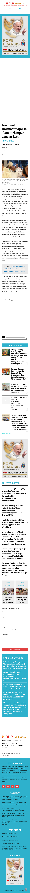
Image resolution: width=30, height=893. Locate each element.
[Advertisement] (15, 76)
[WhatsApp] (11, 157)
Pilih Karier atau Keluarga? (9, 833)
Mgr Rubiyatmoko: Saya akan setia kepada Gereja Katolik (21, 600)
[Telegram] (14, 157)
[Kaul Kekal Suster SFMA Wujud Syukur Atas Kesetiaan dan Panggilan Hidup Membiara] (6, 387)
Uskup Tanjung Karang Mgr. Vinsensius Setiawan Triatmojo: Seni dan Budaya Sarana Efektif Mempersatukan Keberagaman (19, 356)
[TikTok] (12, 786)
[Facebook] (3, 157)
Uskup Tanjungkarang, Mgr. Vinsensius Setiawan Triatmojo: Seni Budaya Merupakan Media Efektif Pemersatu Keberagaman (14, 553)
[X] (7, 157)
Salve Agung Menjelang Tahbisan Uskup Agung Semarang (8, 600)
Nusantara (8, 141)
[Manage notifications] (26, 889)
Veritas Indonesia (6, 433)
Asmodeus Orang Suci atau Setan (10, 843)
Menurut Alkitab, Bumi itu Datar (10, 836)
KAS (7, 336)
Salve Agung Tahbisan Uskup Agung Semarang (14, 338)
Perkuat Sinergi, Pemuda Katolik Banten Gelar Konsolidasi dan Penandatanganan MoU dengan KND (18, 374)
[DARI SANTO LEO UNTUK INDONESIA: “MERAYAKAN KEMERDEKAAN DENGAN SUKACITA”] (6, 400)
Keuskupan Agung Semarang (17, 336)
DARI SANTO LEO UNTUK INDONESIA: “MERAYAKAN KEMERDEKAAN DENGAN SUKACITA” (19, 404)
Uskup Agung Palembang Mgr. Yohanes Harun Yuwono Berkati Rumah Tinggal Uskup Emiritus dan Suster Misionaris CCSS (14, 848)
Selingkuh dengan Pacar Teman (10, 840)
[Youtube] (17, 786)
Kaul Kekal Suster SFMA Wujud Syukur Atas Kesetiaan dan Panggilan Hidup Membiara (19, 388)
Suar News (5, 718)
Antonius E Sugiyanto (13, 144)
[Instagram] (8, 786)
